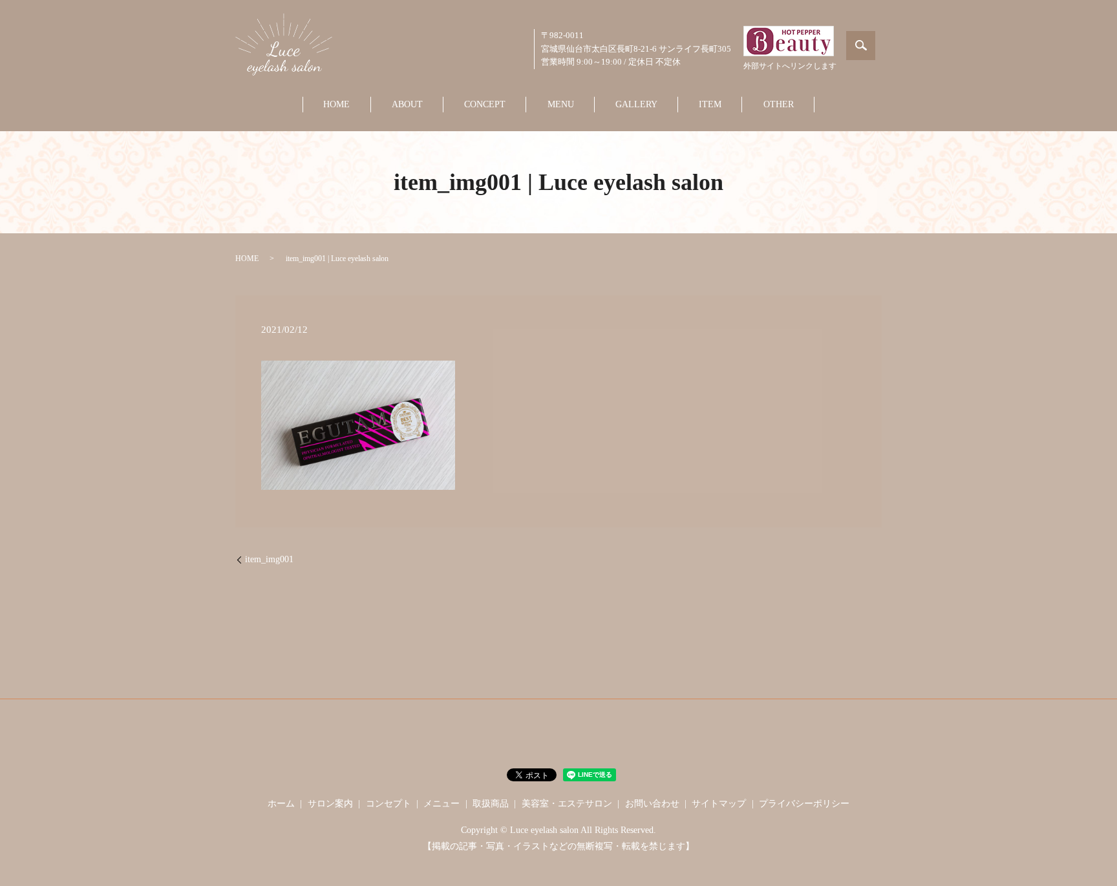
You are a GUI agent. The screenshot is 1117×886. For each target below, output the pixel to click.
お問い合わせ (652, 803)
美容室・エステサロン (567, 803)
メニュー (441, 803)
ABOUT (407, 104)
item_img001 (269, 559)
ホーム (281, 803)
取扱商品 (491, 803)
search (860, 45)
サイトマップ (719, 803)
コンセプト (388, 803)
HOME (336, 104)
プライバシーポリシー (804, 803)
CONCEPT (484, 104)
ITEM (710, 104)
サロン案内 (330, 803)
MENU (561, 104)
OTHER (778, 104)
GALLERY (636, 104)
